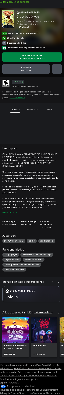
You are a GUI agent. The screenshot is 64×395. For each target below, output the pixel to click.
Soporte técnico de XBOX (23, 368)
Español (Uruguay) (9, 382)
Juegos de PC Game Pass (28, 364)
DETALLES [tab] (15, 109)
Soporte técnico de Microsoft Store (39, 375)
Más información (17, 97)
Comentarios (43, 368)
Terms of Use (26, 393)
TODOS (16, 82)
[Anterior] (53, 282)
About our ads (53, 393)
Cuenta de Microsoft (10, 375)
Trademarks (39, 393)
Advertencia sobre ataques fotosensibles (38, 371)
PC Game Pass (7, 364)
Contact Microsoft (49, 389)
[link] (15, 337)
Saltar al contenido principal (14, 1)
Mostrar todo (42, 312)
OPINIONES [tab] (32, 109)
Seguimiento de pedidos (26, 379)
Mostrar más (8, 212)
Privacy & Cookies (9, 393)
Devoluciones (7, 379)
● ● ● (57, 69)
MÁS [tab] (49, 109)
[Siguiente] (59, 282)
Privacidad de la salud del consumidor (19, 389)
